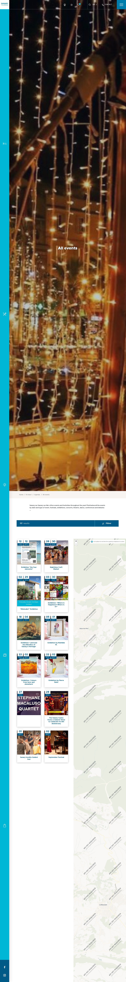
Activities (4, 484)
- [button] (76, 544)
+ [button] (76, 541)
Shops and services (4, 825)
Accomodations (4, 143)
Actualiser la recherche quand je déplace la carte (109, 541)
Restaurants (4, 314)
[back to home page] (4, 4)
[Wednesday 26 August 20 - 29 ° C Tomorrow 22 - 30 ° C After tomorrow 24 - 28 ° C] (72, 4)
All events (4, 655)
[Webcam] (65, 4)
